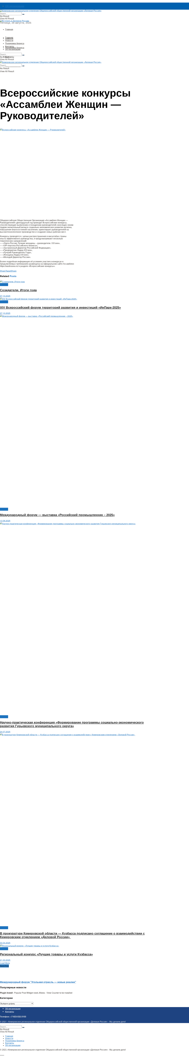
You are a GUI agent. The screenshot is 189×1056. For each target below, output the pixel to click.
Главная (9, 29)
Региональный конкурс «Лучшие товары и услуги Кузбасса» (46, 954)
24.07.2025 (5, 731)
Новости (9, 40)
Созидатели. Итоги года (18, 290)
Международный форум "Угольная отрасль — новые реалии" (38, 982)
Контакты (9, 56)
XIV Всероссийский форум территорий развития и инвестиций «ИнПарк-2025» (60, 307)
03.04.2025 (5, 942)
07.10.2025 (5, 295)
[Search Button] (23, 14)
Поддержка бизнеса (14, 47)
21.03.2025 (5, 960)
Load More (5, 963)
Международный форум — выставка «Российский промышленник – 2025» (57, 515)
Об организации (14, 6)
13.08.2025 (5, 520)
